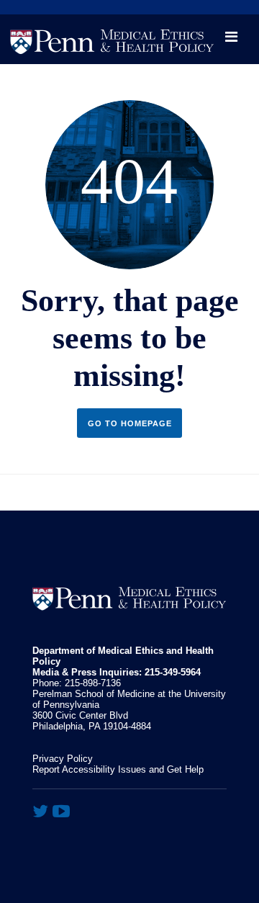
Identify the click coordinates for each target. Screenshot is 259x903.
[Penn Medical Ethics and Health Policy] (129, 38)
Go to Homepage (130, 423)
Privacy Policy (62, 758)
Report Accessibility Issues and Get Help (118, 769)
